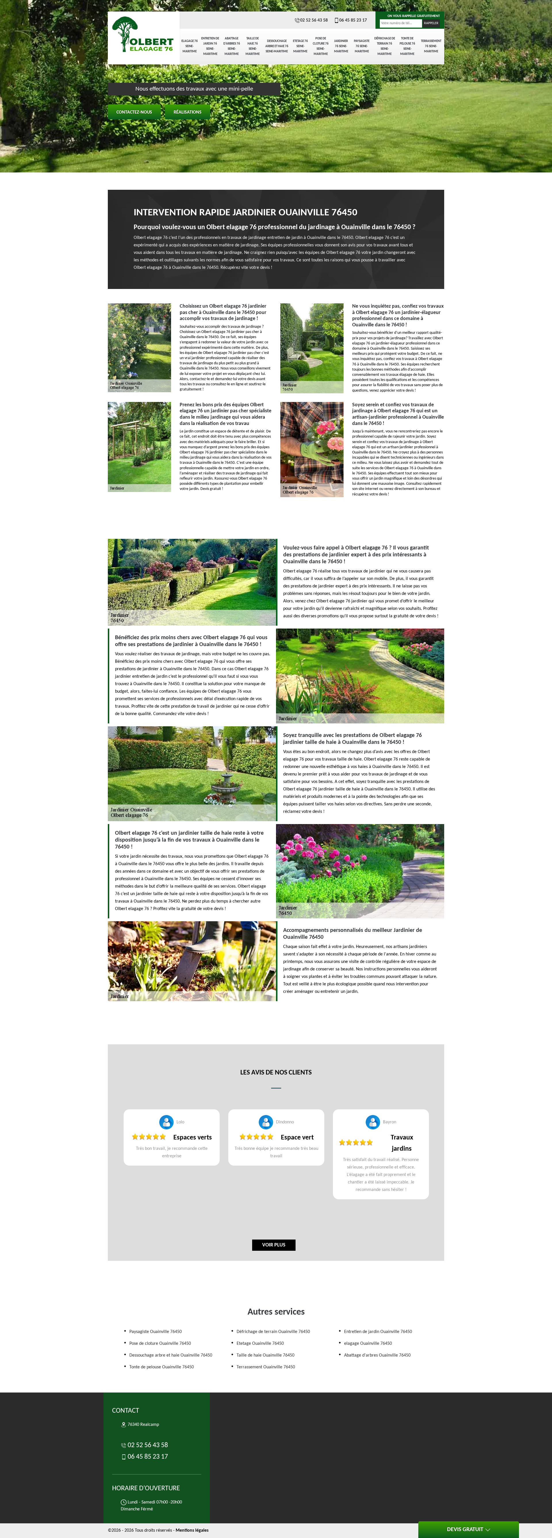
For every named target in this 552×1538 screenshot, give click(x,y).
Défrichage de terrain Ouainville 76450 (273, 1332)
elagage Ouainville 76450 (368, 1343)
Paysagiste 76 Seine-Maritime (361, 46)
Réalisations (188, 112)
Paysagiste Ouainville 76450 (155, 1332)
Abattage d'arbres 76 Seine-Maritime (231, 46)
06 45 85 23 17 (353, 20)
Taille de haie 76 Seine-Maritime (253, 46)
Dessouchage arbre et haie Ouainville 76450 (170, 1355)
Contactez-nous (134, 112)
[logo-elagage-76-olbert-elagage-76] (143, 31)
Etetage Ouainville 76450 (260, 1343)
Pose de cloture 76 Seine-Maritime (321, 46)
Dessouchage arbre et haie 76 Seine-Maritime (276, 46)
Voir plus (273, 1245)
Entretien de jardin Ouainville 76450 (378, 1332)
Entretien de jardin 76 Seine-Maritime (210, 46)
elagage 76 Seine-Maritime (189, 46)
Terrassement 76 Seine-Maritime (431, 46)
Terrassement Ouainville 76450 (266, 1367)
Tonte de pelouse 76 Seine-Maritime (407, 46)
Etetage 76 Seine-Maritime (300, 46)
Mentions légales (192, 1530)
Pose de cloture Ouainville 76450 (160, 1343)
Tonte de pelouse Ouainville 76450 (161, 1367)
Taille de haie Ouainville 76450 (265, 1355)
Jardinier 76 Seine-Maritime (341, 46)
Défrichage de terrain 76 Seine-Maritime (384, 46)
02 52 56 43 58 (314, 20)
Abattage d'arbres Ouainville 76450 (377, 1355)
